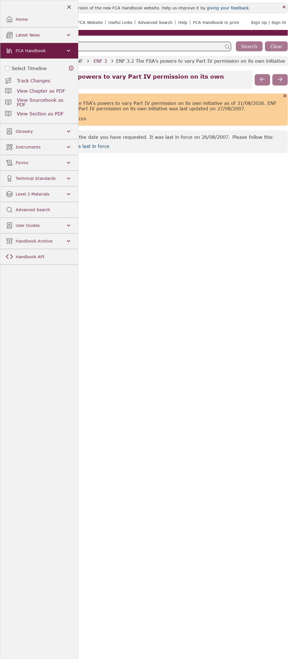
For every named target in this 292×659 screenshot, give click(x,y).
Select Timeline (29, 68)
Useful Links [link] (120, 22)
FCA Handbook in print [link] (216, 22)
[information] (71, 68)
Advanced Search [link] (155, 22)
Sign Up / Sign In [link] (268, 22)
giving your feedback (228, 7)
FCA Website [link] (90, 22)
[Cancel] (285, 96)
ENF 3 (100, 61)
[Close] (284, 7)
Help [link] (182, 22)
